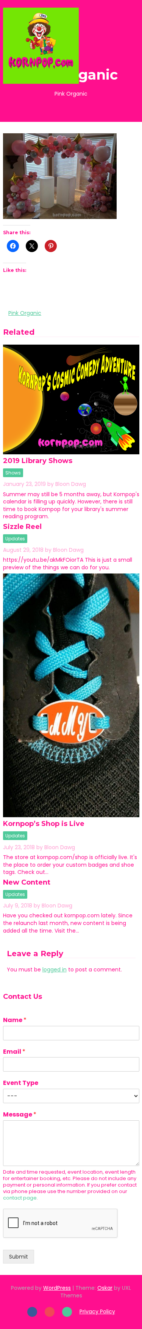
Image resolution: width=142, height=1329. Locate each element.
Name (15, 1020)
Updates (15, 538)
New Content (26, 882)
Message (19, 1115)
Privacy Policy (97, 1311)
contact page (20, 1197)
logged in (54, 969)
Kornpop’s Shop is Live (43, 823)
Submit (18, 1256)
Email (14, 1052)
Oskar (104, 1288)
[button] (121, 45)
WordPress (57, 1288)
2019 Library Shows (37, 461)
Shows (13, 473)
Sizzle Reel (22, 526)
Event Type (20, 1083)
